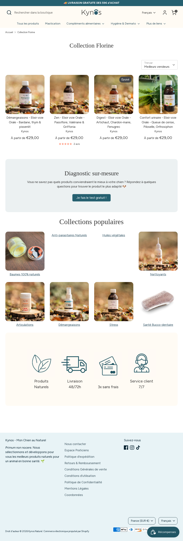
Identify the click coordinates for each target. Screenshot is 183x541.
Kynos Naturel (35, 531)
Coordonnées (74, 495)
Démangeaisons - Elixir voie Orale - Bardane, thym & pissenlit (24, 122)
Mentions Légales (77, 488)
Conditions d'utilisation (80, 476)
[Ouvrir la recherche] (9, 12)
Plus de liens (154, 23)
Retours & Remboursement (83, 463)
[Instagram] (132, 447)
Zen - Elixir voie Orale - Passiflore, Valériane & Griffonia (69, 122)
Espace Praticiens (77, 450)
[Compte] (164, 12)
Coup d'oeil (25, 108)
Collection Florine (26, 32)
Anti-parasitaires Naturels (69, 235)
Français (147, 12)
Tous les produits (28, 23)
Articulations (24, 325)
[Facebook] (126, 447)
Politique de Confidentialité (83, 482)
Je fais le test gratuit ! (91, 197)
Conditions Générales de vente (86, 469)
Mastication (52, 23)
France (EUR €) (140, 520)
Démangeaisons (69, 325)
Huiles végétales (113, 235)
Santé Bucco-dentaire (158, 325)
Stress (113, 325)
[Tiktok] (138, 447)
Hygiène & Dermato (124, 23)
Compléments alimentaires (83, 23)
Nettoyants (158, 274)
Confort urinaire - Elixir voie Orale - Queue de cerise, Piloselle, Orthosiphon (158, 122)
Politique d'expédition (79, 456)
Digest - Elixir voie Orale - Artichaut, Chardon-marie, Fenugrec (113, 122)
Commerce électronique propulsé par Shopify (66, 531)
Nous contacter (75, 444)
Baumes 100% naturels (25, 274)
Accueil (9, 32)
